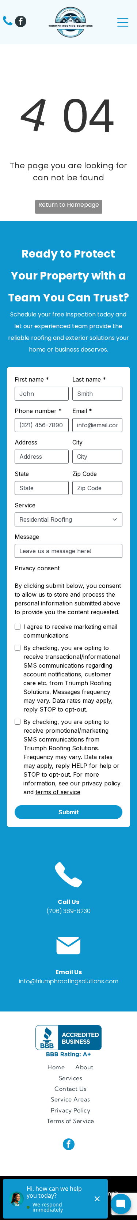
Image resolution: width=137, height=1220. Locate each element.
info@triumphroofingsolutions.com (68, 981)
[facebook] (20, 22)
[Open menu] (122, 22)
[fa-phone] (7, 25)
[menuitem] (56, 1067)
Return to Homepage (68, 204)
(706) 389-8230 (68, 911)
